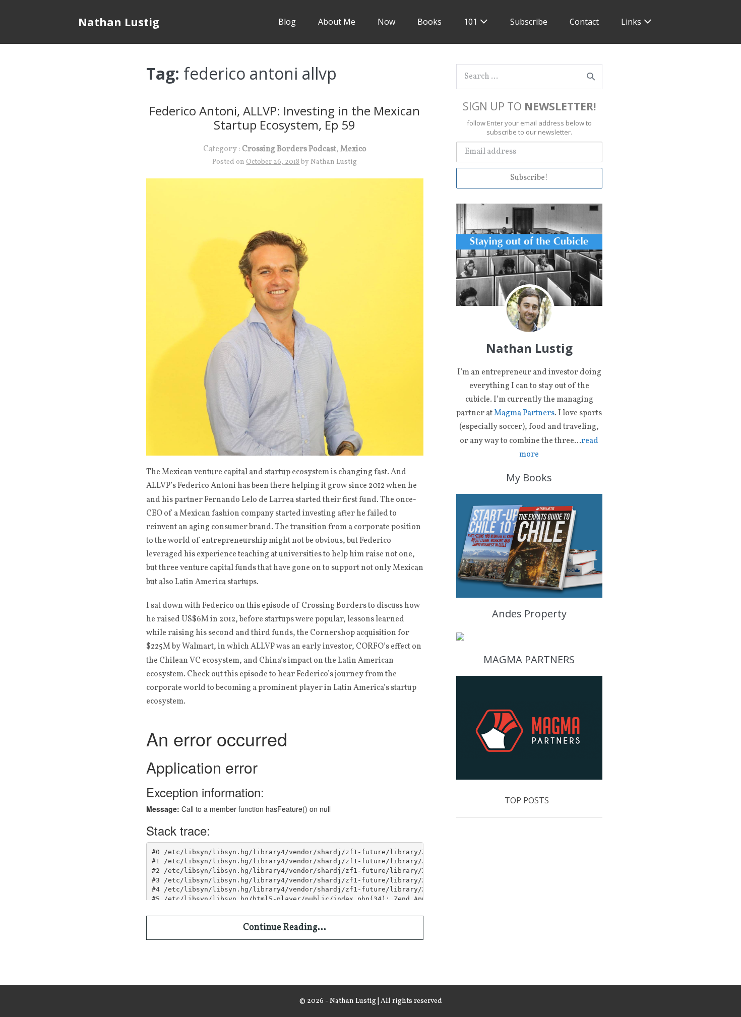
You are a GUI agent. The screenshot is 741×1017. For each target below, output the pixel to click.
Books (429, 21)
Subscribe (528, 21)
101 (470, 21)
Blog (287, 21)
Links (631, 21)
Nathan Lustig (118, 21)
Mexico (353, 149)
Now (386, 21)
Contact (584, 21)
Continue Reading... (284, 927)
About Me (336, 21)
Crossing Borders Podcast (289, 149)
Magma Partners (524, 413)
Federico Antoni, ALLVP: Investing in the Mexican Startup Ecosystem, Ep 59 (284, 118)
